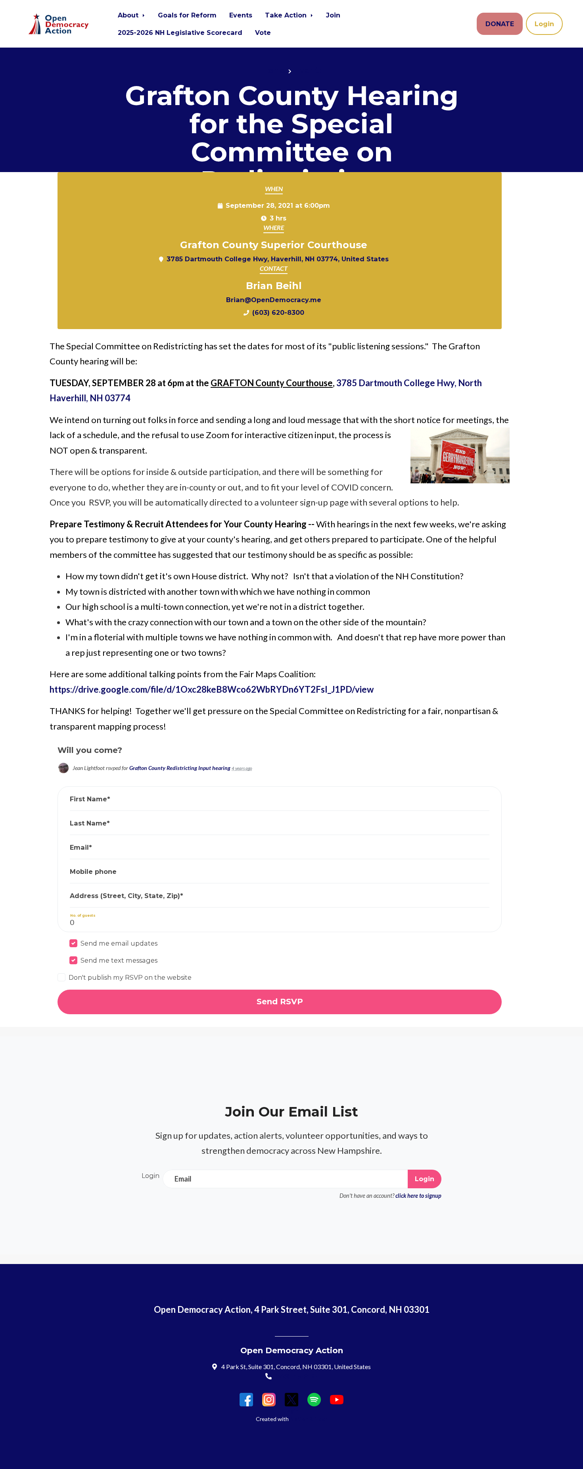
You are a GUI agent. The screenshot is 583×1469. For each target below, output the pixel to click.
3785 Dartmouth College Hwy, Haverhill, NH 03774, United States (278, 259)
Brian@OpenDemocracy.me (273, 300)
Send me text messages (119, 960)
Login (544, 24)
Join (333, 15)
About (129, 15)
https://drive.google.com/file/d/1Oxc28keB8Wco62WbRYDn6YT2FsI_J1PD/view (212, 689)
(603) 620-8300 (278, 312)
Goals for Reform (187, 15)
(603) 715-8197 (296, 1376)
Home (273, 70)
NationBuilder (309, 1418)
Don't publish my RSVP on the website (130, 977)
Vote (263, 32)
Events (240, 15)
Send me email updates (119, 943)
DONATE (499, 24)
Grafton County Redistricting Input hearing (179, 767)
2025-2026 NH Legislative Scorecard (180, 32)
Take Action (287, 15)
